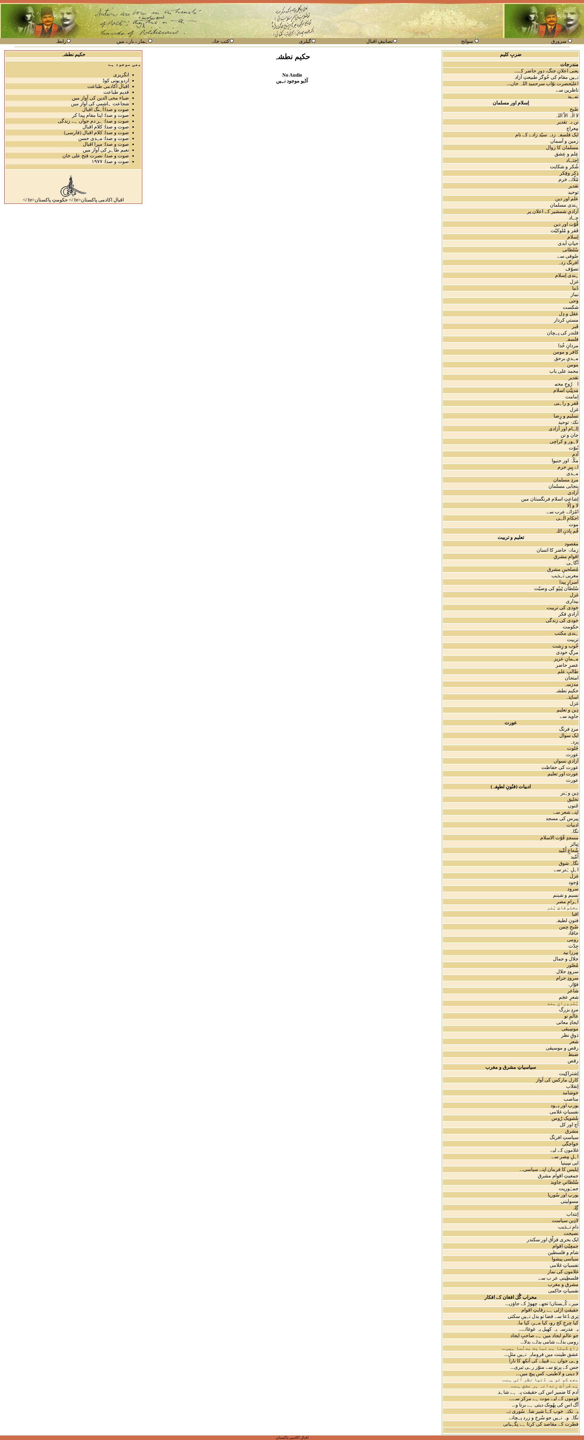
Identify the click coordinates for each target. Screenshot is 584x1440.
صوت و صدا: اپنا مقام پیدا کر (100, 115)
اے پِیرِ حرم (568, 467)
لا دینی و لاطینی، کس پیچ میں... (547, 1373)
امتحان (572, 677)
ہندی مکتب (566, 633)
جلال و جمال (566, 958)
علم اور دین (567, 198)
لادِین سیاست (565, 1220)
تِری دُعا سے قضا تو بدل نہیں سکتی (543, 1316)
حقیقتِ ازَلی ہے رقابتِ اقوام (550, 1309)
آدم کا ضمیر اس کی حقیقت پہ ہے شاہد (538, 1392)
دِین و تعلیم (568, 709)
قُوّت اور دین (566, 224)
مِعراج (572, 128)
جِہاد (574, 217)
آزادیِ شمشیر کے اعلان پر (553, 211)
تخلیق (573, 799)
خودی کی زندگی (562, 620)
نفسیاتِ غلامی (564, 1111)
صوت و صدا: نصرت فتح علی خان (95, 155)
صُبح (574, 109)
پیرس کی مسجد (562, 818)
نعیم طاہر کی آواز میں (106, 149)
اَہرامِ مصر (567, 901)
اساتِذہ (572, 697)
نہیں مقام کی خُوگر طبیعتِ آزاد (547, 77)
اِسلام (573, 236)
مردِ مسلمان (566, 479)
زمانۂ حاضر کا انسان (558, 550)
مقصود (572, 543)
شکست (571, 307)
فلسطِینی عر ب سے (558, 1278)
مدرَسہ (571, 684)
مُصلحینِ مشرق (563, 569)
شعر (574, 1041)
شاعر (573, 990)
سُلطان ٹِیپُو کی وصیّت (556, 588)
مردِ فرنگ (569, 729)
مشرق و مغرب (563, 1284)
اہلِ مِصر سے (565, 1156)
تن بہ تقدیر (568, 121)
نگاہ (574, 831)
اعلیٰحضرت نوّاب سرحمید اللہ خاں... (543, 83)
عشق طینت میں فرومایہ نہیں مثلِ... (541, 1354)
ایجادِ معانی (567, 1022)
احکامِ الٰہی (567, 518)
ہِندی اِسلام (567, 275)
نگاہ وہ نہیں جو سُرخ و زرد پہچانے (544, 1417)
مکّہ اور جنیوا (565, 460)
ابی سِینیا (570, 1163)
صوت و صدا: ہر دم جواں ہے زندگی (93, 121)
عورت (572, 754)
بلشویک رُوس (565, 1118)
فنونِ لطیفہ (567, 920)
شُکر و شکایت (564, 166)
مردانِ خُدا (568, 345)
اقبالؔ (572, 914)
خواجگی (570, 1143)
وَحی (574, 300)
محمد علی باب (564, 371)
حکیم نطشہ (566, 690)
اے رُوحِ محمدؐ (563, 383)
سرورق (558, 41)
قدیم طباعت (116, 92)
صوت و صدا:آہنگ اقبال (105, 109)
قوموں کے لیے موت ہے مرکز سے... (544, 1398)
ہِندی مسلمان (564, 205)
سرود (573, 888)
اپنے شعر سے (566, 812)
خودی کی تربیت (563, 607)
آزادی (573, 492)
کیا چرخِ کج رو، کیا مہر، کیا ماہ (547, 1322)
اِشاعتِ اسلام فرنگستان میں (550, 499)
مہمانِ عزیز (566, 658)
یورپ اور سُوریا (563, 1194)
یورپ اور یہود (565, 1105)
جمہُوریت (569, 1188)
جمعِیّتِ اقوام (565, 1246)
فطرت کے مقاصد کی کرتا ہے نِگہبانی (541, 1424)
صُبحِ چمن (569, 926)
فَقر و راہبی (566, 403)
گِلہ (575, 1207)
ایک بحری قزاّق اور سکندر (553, 1239)
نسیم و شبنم (566, 895)
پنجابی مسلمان (563, 486)
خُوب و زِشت (565, 645)
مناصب (571, 1099)
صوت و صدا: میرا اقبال (106, 144)
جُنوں (573, 805)
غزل (574, 281)
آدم (575, 454)
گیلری (305, 41)
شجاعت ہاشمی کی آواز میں (100, 103)
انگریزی (121, 74)
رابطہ (60, 41)
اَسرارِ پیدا (569, 582)
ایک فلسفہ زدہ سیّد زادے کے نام (547, 134)
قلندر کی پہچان (563, 332)
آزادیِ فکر (568, 614)
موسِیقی (570, 1028)
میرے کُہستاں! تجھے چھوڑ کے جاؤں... (542, 1303)
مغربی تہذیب (565, 575)
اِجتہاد (572, 160)
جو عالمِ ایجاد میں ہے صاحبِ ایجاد (544, 1335)
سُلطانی (570, 249)
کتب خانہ (219, 41)
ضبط (573, 1054)
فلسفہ (572, 339)
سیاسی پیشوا (565, 1258)
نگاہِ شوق (569, 863)
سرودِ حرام (567, 977)
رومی (573, 939)
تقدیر (573, 185)
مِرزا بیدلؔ (567, 952)
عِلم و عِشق (566, 153)
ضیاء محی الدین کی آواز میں (100, 97)
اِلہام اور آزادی (564, 428)
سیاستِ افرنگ (564, 1137)
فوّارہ (573, 984)
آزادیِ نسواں (566, 761)
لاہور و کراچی (564, 441)
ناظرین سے (567, 90)
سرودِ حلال (567, 971)
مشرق (572, 1131)
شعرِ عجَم (569, 997)
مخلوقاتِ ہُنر (563, 907)
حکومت (571, 626)
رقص (573, 1060)
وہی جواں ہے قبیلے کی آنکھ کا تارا (544, 1360)
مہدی (572, 473)
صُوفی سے (568, 256)
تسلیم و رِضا (566, 415)
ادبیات (572, 824)
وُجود (573, 882)
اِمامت (572, 396)
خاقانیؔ (570, 933)
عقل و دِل (569, 313)
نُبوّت (574, 447)
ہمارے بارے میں (132, 41)
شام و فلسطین (563, 1252)
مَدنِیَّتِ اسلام (566, 390)
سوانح (467, 41)
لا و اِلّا (573, 505)
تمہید (573, 96)
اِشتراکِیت (569, 1073)
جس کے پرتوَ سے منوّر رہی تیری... (544, 1367)
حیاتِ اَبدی (568, 243)
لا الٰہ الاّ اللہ (567, 115)
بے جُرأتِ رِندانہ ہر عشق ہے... (545, 1385)
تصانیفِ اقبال (379, 41)
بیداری (572, 601)
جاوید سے (569, 716)
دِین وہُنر (570, 792)
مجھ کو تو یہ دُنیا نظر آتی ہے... (540, 1379)
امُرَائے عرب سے (563, 511)
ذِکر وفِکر (569, 173)
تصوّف (572, 268)
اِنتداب (572, 1214)
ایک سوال (569, 735)
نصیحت (571, 1233)
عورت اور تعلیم (563, 773)
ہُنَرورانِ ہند (563, 1003)
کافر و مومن (566, 352)
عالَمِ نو (571, 1016)
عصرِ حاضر (567, 665)
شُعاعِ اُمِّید (568, 850)
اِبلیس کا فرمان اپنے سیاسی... (549, 1169)
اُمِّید (575, 856)
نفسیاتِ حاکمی (563, 1290)
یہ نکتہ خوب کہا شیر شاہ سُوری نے (542, 1411)
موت (574, 524)
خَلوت (573, 748)
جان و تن (570, 435)
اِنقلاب (572, 1086)
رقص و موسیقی (562, 1047)
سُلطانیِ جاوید (565, 1182)
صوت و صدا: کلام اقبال (105, 126)
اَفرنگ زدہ (568, 262)
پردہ (574, 741)
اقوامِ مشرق (566, 556)
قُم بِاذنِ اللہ (566, 530)
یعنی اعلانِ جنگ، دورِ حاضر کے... (546, 70)
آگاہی (572, 562)
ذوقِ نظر (570, 1035)
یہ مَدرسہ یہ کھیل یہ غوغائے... (549, 1329)
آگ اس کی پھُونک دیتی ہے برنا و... (545, 1404)
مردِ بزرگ (569, 1009)
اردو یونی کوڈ (116, 80)
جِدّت (573, 946)
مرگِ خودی (567, 652)
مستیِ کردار (566, 320)
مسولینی (570, 1201)
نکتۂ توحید (568, 422)
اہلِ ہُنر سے (566, 869)
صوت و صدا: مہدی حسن (103, 138)
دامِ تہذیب (568, 1226)
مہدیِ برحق (566, 358)
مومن (573, 364)
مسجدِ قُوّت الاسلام (559, 837)
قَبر (575, 326)
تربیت (573, 639)
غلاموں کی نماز (563, 1271)
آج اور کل (569, 1124)
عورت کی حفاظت (560, 767)
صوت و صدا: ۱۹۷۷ (110, 161)
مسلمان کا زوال (562, 147)
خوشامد (570, 1092)
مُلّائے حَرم (568, 179)
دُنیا (575, 288)
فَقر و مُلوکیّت (565, 230)
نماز (575, 294)
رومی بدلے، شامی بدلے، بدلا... (549, 1341)
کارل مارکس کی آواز (557, 1079)
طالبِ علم (568, 671)
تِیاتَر (574, 844)
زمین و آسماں (564, 141)
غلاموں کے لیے (564, 1150)
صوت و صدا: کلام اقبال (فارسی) (96, 132)
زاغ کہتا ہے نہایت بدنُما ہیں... (540, 1348)
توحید (573, 192)
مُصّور (573, 965)
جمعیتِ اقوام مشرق (558, 1175)
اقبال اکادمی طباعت (108, 86)
